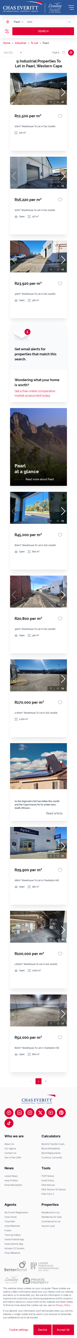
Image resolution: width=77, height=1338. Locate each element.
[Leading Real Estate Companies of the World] (55, 7)
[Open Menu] (71, 7)
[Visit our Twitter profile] (40, 1112)
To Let (34, 43)
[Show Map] (71, 53)
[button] (22, 21)
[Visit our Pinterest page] (61, 1112)
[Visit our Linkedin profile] (19, 1112)
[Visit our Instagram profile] (29, 1112)
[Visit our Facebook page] (8, 1112)
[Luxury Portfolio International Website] (45, 1266)
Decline (42, 1329)
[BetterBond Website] (15, 1266)
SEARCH (43, 31)
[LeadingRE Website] (11, 1281)
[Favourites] (60, 116)
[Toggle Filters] (7, 31)
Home (6, 43)
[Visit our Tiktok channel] (8, 1123)
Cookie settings (18, 1329)
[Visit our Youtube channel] (50, 1112)
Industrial (20, 43)
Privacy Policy (63, 1305)
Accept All (63, 1329)
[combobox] (41, 21)
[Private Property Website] (36, 1281)
